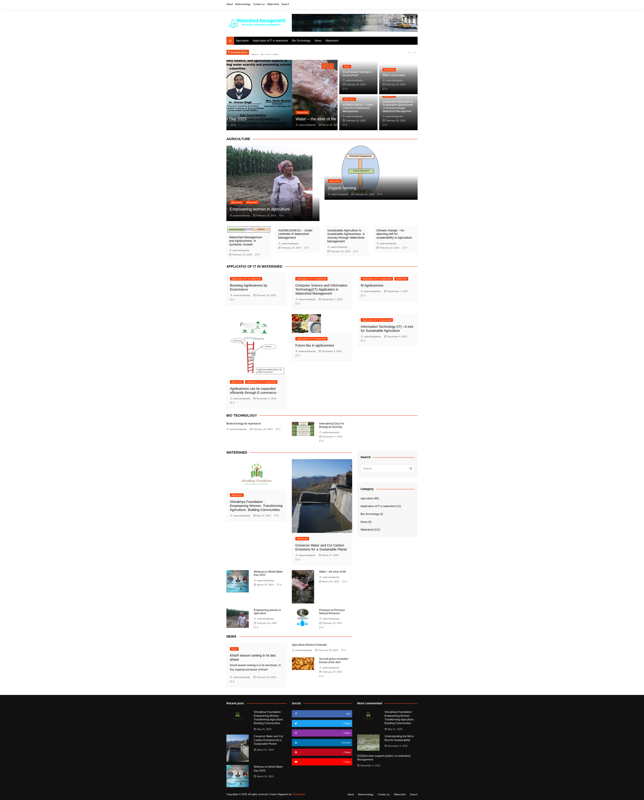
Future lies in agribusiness (314, 345)
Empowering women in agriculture (259, 209)
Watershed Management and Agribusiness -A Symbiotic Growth (245, 241)
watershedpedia (241, 125)
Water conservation (394, 75)
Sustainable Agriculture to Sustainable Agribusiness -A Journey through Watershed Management (346, 236)
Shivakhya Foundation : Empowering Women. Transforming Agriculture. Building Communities (256, 506)
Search (285, 4)
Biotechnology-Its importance (243, 423)
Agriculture (242, 40)
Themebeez (298, 794)
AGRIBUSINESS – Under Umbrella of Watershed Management (358, 108)
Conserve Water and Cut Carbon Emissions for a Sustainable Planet (268, 740)
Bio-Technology (301, 40)
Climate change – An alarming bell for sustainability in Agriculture (394, 234)
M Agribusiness (372, 285)
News (318, 40)
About (229, 4)
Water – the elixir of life (265, 51)
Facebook (392, 4)
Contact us (259, 4)
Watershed (273, 4)
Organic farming (342, 188)
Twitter (397, 4)
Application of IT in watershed (270, 40)
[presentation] (409, 52)
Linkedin (415, 4)
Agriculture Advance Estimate (309, 644)
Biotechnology (243, 4)
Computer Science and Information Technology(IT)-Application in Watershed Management (321, 289)
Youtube (409, 4)
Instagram (403, 4)
